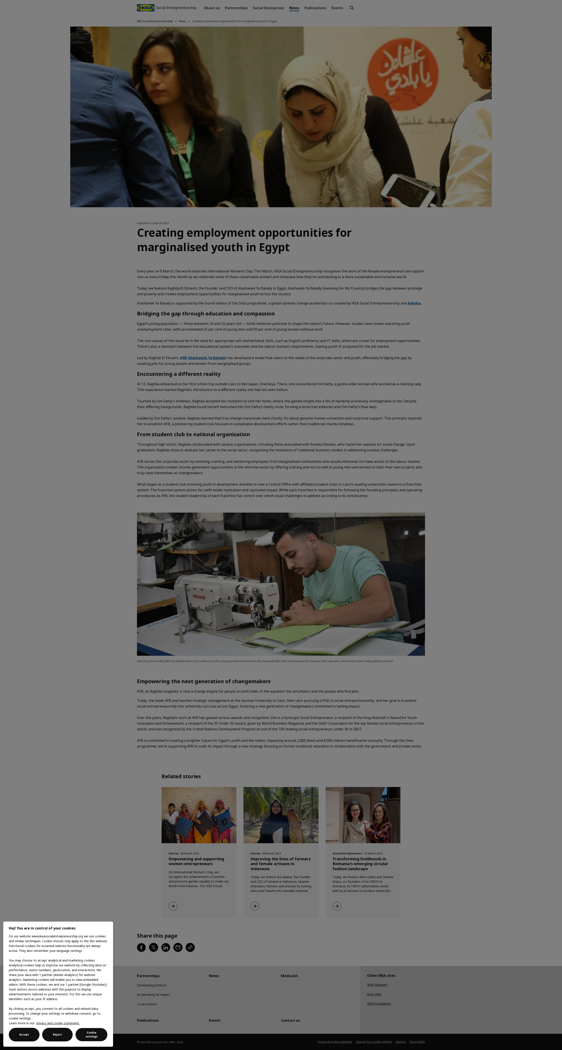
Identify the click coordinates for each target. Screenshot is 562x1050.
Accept (24, 1034)
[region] (58, 984)
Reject (57, 1034)
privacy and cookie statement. (58, 1023)
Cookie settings (91, 1034)
